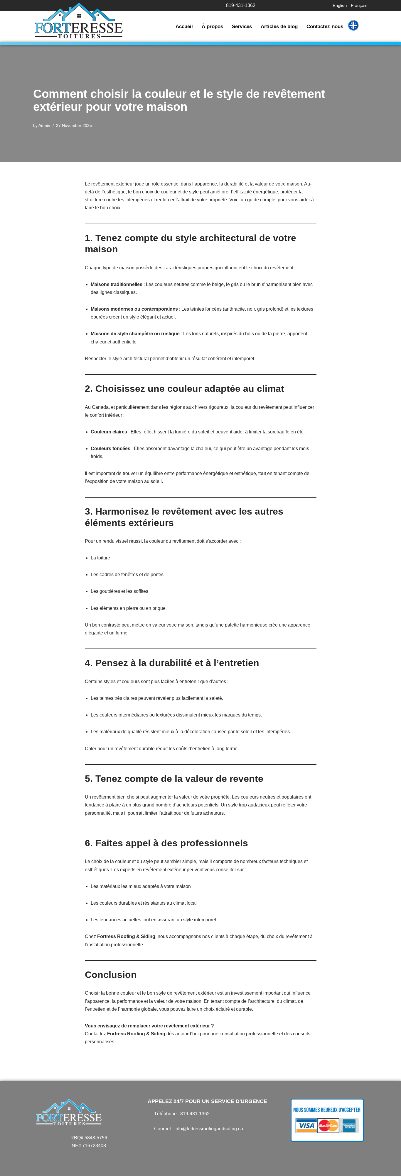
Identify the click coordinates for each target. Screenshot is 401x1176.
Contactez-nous (324, 26)
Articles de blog (279, 26)
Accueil (184, 26)
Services (242, 26)
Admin (44, 125)
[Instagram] (161, 1141)
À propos (212, 26)
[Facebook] (151, 1141)
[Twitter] (171, 1141)
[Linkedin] (181, 1141)
